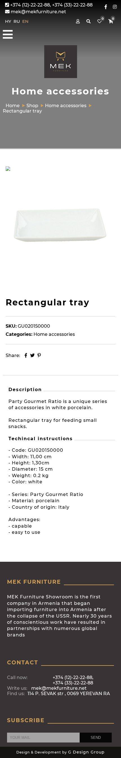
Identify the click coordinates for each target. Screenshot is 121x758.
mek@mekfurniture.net (38, 11)
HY (8, 21)
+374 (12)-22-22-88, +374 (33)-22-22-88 (51, 5)
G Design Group (86, 752)
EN (25, 21)
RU (17, 21)
